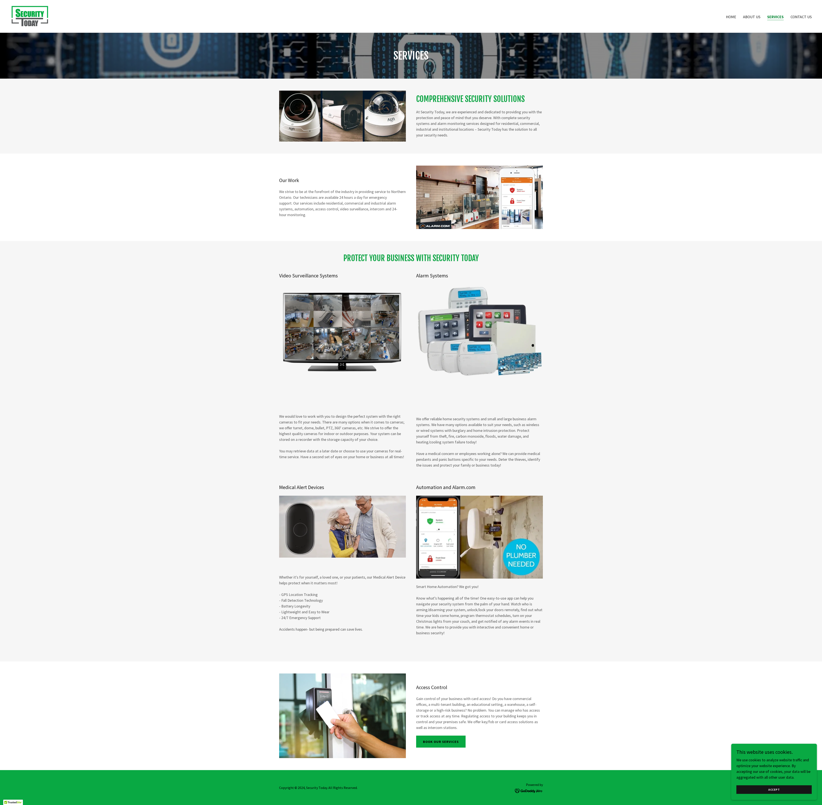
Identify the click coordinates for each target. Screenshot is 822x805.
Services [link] (775, 16)
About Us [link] (751, 16)
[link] (29, 15)
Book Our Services (441, 741)
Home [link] (731, 16)
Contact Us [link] (801, 16)
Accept (774, 790)
